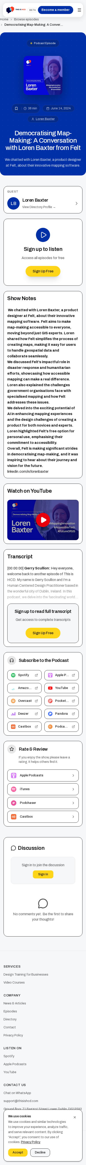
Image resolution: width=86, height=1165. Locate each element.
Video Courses (14, 982)
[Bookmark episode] (16, 108)
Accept (18, 1152)
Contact (10, 1027)
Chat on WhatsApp (17, 1093)
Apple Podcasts (15, 1064)
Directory (10, 1019)
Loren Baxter (45, 119)
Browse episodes (26, 19)
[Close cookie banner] (75, 1117)
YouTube (10, 1072)
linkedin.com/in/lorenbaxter (28, 471)
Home (4, 19)
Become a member (55, 10)
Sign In (43, 874)
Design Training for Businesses (26, 974)
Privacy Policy (13, 1035)
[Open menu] (79, 10)
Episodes (10, 1011)
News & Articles (15, 1003)
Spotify (9, 1056)
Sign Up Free (43, 271)
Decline (40, 1152)
